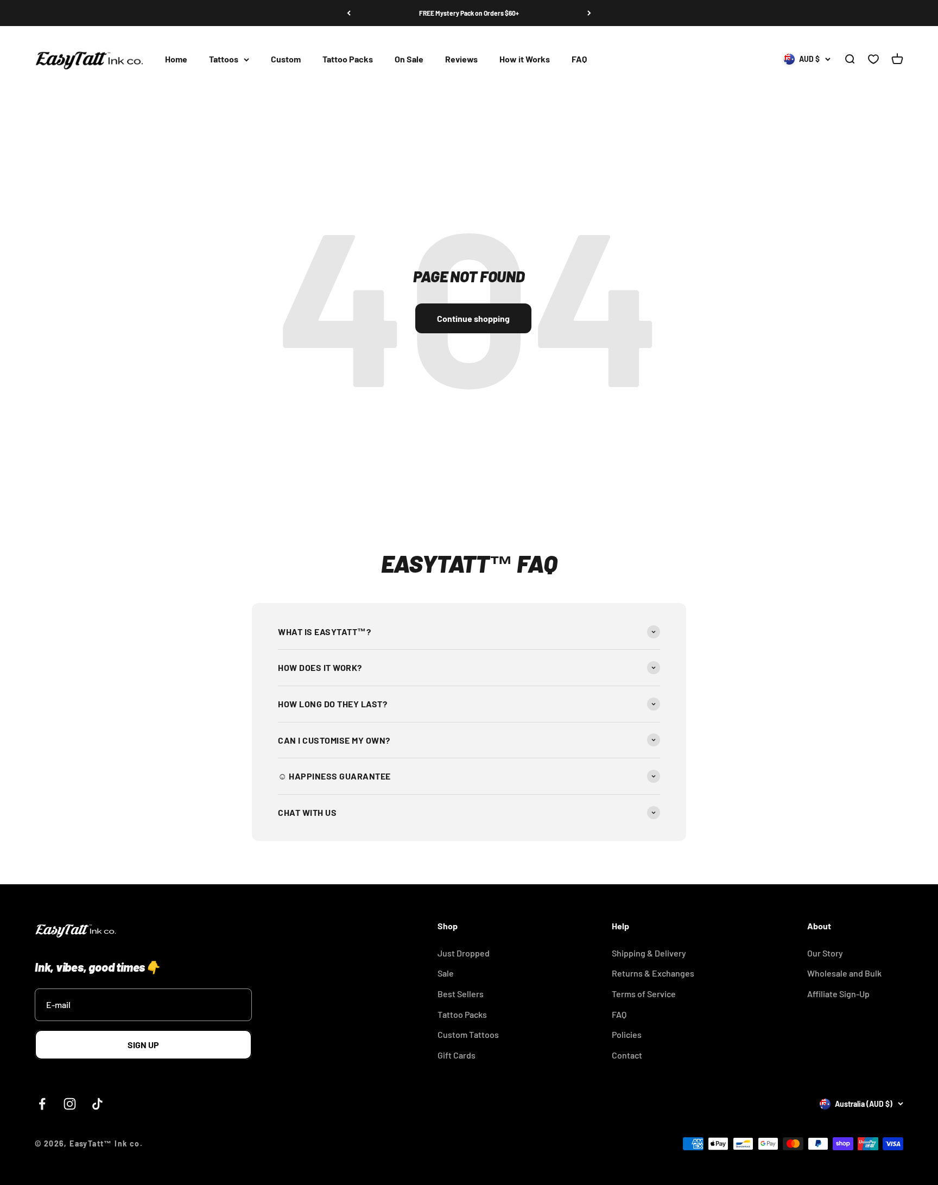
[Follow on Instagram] (69, 1104)
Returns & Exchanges (653, 973)
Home (176, 59)
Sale (446, 973)
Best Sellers (461, 993)
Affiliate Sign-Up (838, 993)
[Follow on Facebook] (42, 1104)
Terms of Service (644, 993)
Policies (627, 1034)
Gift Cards (457, 1055)
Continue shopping (473, 318)
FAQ (579, 59)
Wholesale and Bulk (844, 973)
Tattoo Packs (347, 59)
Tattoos (223, 59)
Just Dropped (464, 953)
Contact (627, 1055)
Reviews (461, 59)
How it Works (524, 59)
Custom (286, 59)
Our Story (825, 953)
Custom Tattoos (468, 1034)
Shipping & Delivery (649, 953)
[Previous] (349, 13)
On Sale (409, 59)
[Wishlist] (873, 60)
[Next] (589, 13)
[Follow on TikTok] (97, 1104)
